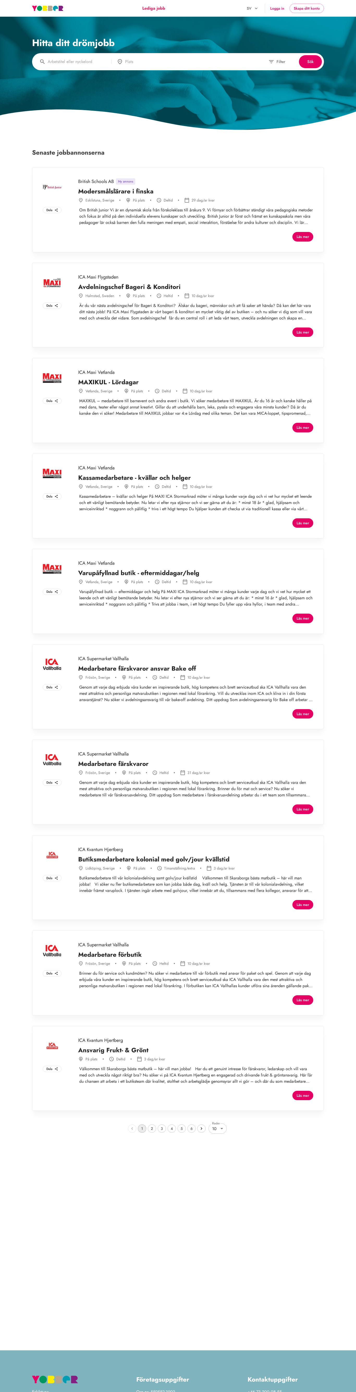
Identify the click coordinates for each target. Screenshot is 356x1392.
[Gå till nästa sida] (201, 1128)
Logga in (277, 8)
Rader (216, 1123)
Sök (310, 62)
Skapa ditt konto (307, 8)
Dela (49, 210)
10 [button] (214, 1129)
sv (249, 8)
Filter (281, 62)
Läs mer (303, 236)
